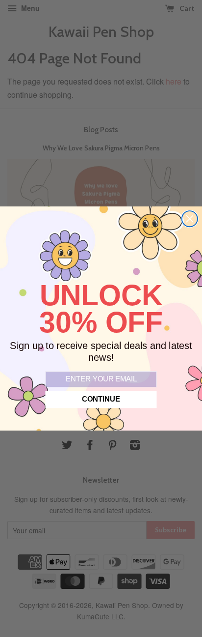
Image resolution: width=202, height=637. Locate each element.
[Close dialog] (190, 219)
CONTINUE (101, 400)
